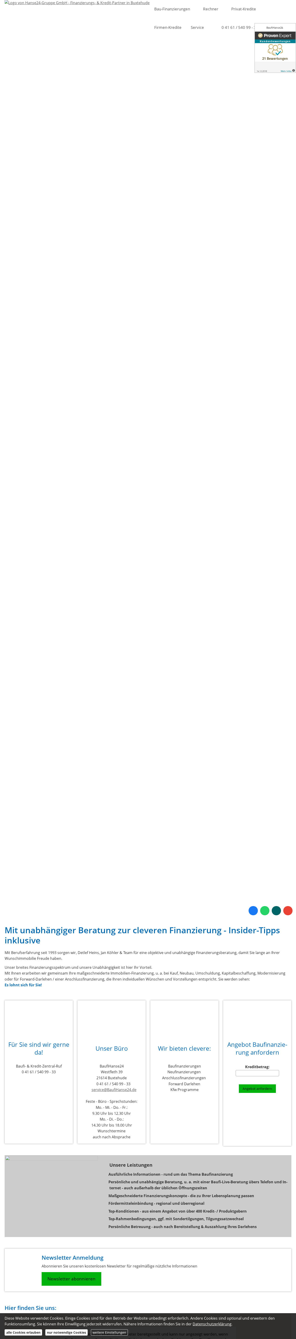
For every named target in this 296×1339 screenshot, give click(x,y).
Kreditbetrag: (257, 1067)
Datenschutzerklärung (212, 1324)
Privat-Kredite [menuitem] (243, 9)
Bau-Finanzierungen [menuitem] (172, 9)
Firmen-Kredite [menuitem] (168, 27)
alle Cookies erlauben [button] (23, 1332)
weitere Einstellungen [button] (109, 1332)
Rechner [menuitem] (210, 9)
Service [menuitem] (197, 27)
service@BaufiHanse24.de (114, 1089)
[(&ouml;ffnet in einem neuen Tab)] (275, 48)
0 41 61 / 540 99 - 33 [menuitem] (240, 27)
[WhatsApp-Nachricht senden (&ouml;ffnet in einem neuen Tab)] (264, 910)
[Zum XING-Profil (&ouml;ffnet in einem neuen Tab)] (276, 910)
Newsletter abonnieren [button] (71, 1279)
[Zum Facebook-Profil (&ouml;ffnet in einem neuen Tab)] (253, 910)
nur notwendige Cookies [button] (66, 1332)
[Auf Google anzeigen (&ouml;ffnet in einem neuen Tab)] (288, 910)
